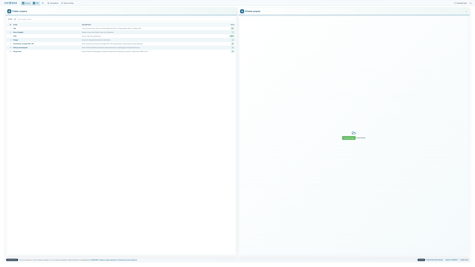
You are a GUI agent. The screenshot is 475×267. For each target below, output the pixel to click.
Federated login (349, 138)
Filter (10, 19)
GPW (14, 36)
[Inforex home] (11, 3)
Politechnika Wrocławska (434, 260)
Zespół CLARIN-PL (451, 260)
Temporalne (17, 51)
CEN (14, 28)
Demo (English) (18, 32)
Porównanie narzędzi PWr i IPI (23, 44)
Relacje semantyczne (20, 47)
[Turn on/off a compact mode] (470, 3)
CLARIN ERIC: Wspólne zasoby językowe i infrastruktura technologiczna (113, 260)
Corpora (27, 3)
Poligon (15, 40)
